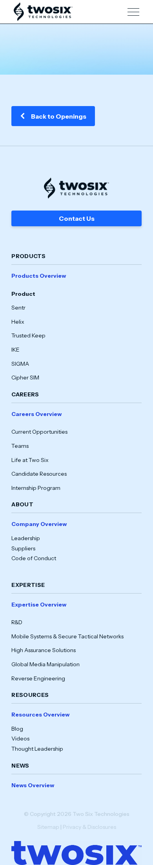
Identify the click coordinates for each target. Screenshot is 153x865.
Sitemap (48, 826)
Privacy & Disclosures (89, 826)
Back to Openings (58, 116)
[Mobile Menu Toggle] (133, 12)
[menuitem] (76, 327)
